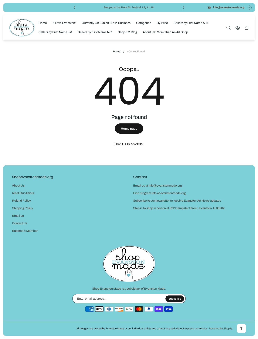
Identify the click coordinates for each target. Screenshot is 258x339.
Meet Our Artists (23, 193)
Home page (129, 128)
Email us (18, 215)
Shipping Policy (22, 208)
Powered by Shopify (220, 328)
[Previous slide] (74, 7)
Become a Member (25, 230)
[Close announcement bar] (249, 7)
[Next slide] (183, 7)
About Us (18, 185)
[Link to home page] (129, 263)
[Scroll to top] (241, 328)
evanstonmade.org (173, 193)
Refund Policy (21, 200)
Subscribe (174, 298)
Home (116, 51)
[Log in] (237, 28)
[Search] (228, 28)
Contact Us (19, 223)
